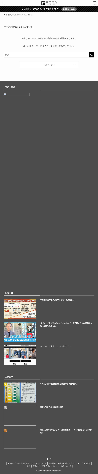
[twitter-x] (50, 459)
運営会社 (36, 466)
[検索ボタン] (3, 3)
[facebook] (47, 459)
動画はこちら (69, 9)
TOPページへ (49, 65)
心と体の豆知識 (23, 463)
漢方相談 (87, 463)
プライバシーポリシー (50, 466)
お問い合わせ (66, 466)
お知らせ (11, 463)
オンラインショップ (38, 463)
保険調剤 (52, 463)
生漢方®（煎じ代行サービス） (69, 463)
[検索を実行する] (91, 54)
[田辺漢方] (49, 3)
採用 (28, 466)
